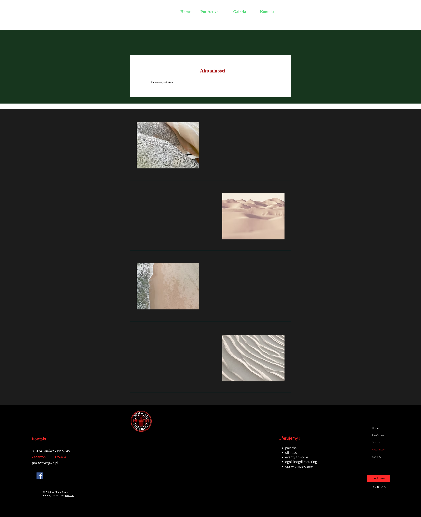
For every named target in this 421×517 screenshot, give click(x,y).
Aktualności (378, 449)
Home (375, 428)
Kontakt (376, 456)
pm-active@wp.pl (45, 462)
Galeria (376, 442)
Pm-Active (378, 435)
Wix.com (69, 495)
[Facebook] (40, 475)
